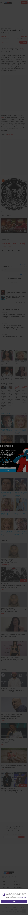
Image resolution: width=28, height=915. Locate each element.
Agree (14, 901)
